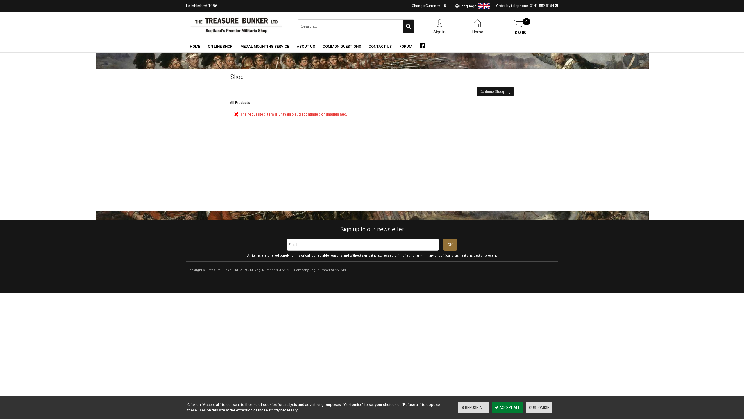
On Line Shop (220, 46)
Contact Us (380, 46)
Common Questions (342, 46)
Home (195, 46)
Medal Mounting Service (264, 46)
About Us (306, 46)
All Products (240, 103)
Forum (405, 46)
